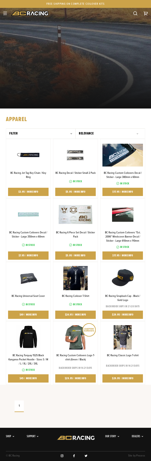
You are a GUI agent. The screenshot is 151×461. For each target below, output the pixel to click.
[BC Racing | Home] (30, 13)
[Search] (135, 13)
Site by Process (136, 455)
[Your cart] (146, 13)
